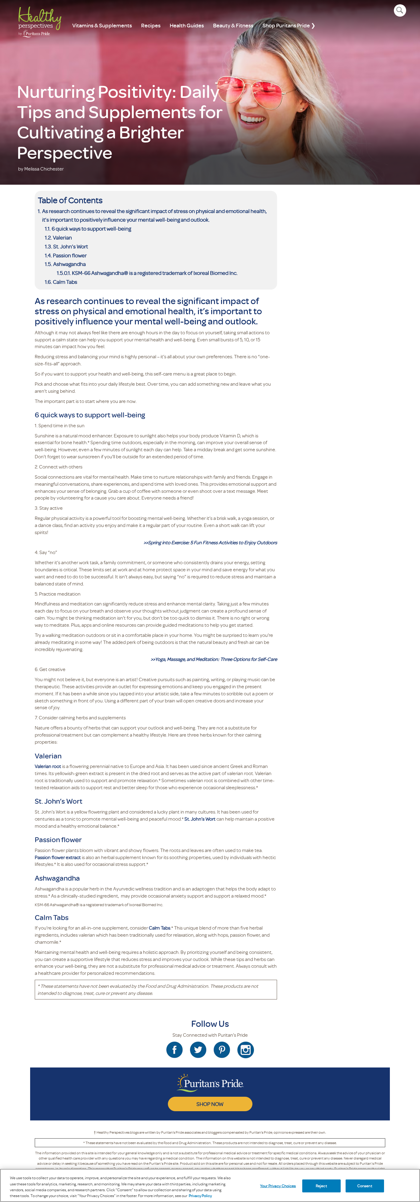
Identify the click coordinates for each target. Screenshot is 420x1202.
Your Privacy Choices (278, 1185)
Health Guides (187, 25)
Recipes (150, 25)
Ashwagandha (69, 263)
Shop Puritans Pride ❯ (289, 25)
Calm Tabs (65, 281)
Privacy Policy (200, 1195)
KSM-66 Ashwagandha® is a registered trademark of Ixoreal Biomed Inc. (155, 272)
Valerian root (48, 766)
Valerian (62, 237)
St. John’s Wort (70, 246)
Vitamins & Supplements (102, 25)
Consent (364, 1185)
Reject (321, 1185)
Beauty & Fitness (233, 25)
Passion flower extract (58, 857)
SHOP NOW (210, 1103)
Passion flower (70, 255)
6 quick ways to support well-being (91, 228)
